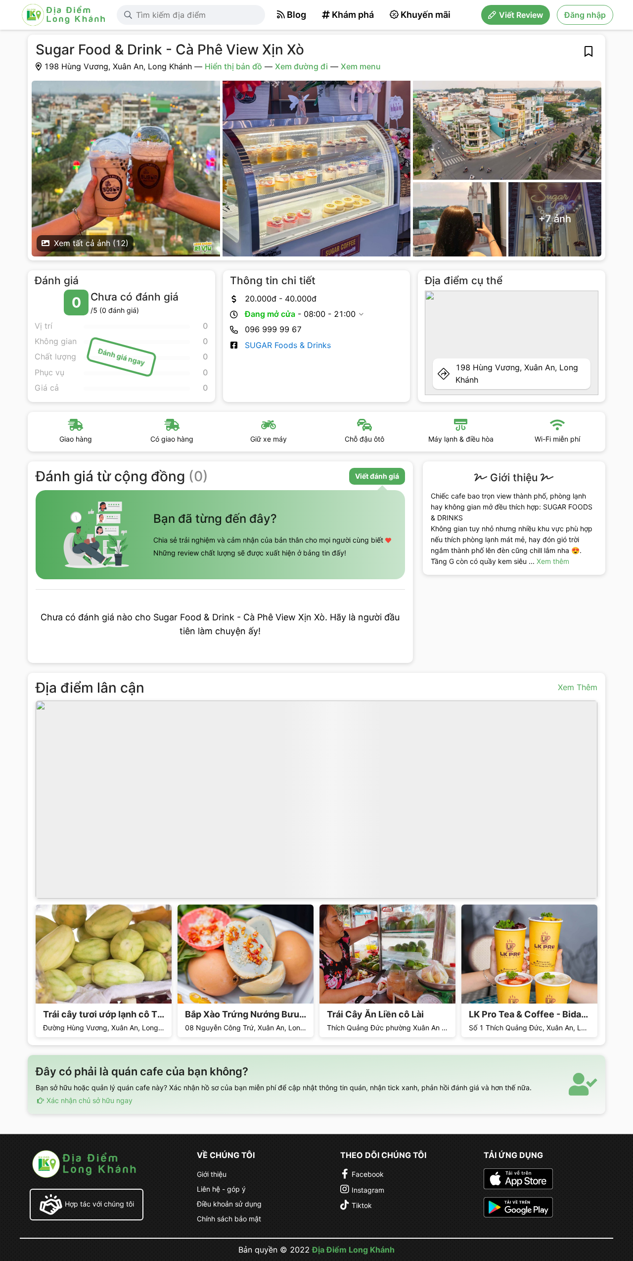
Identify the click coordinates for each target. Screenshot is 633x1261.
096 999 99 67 (273, 329)
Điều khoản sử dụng (229, 1204)
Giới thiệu (211, 1174)
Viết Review (521, 15)
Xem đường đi (301, 66)
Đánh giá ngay (121, 356)
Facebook (368, 1174)
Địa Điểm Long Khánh (353, 1250)
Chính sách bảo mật (229, 1218)
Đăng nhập (585, 15)
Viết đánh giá (377, 476)
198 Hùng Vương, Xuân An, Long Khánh (516, 373)
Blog (296, 14)
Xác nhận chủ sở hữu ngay (89, 1100)
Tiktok (362, 1205)
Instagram (368, 1190)
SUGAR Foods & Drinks (288, 345)
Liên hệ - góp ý (221, 1189)
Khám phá (353, 14)
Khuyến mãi (426, 14)
